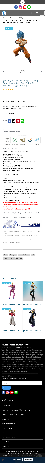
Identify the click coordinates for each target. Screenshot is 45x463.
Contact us (5, 446)
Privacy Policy (25, 453)
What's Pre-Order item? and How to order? (17, 151)
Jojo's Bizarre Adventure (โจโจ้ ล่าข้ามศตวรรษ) (16, 410)
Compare (22, 101)
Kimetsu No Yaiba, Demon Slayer (13, 415)
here (31, 217)
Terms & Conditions (8, 442)
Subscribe (6, 388)
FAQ (3, 433)
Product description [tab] (12, 132)
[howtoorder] (22, 224)
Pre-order (6, 108)
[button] (32, 13)
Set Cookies (17, 459)
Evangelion (5, 419)
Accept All (28, 459)
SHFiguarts (15, 106)
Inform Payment (7, 428)
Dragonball (23, 106)
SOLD (20, 108)
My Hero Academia (8, 424)
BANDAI (11, 113)
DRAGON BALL (33, 106)
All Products (6, 405)
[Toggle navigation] (42, 13)
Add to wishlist (9, 101)
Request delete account (9, 437)
